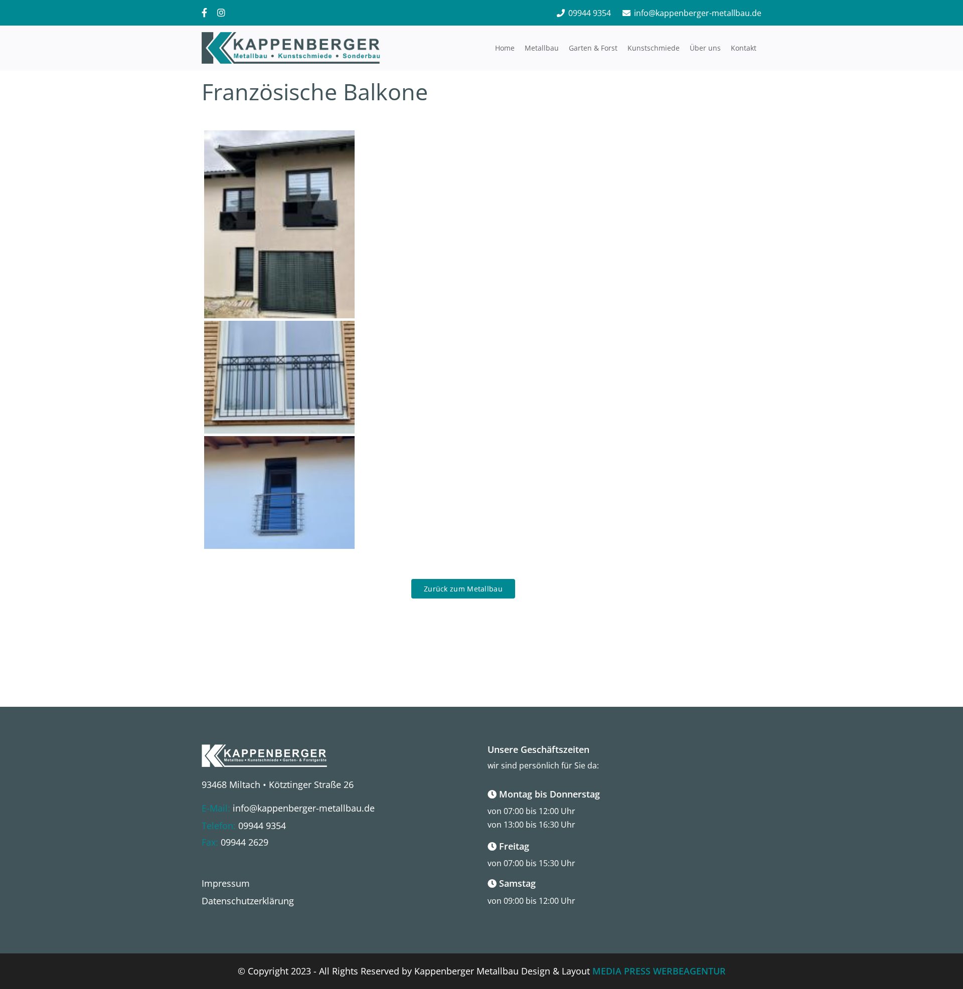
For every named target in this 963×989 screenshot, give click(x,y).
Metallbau (542, 48)
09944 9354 (589, 13)
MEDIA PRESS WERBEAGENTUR (659, 971)
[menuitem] (226, 883)
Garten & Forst (593, 48)
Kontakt (743, 48)
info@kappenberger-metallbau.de (697, 13)
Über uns (705, 48)
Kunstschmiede (653, 48)
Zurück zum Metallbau (463, 589)
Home (505, 48)
